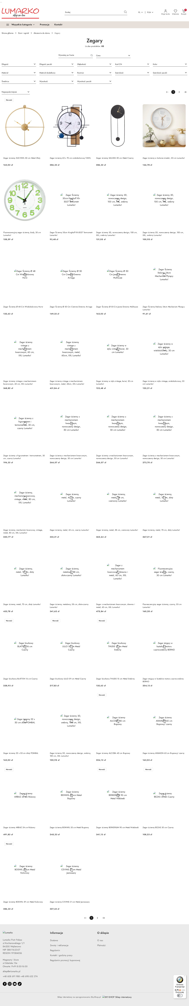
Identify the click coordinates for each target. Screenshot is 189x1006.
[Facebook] (5, 984)
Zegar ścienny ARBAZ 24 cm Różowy (19, 827)
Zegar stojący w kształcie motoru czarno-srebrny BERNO (163, 680)
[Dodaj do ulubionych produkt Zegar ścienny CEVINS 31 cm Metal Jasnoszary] (90, 844)
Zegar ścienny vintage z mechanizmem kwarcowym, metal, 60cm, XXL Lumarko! (67, 382)
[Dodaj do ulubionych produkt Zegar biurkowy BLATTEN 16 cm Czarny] (43, 621)
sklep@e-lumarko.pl (11, 971)
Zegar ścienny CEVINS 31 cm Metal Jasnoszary (70, 901)
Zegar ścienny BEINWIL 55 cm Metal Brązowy (69, 827)
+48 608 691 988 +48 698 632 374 (20, 976)
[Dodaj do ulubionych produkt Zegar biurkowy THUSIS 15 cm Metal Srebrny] (136, 621)
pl (139, 12)
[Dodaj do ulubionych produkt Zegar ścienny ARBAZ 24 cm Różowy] (43, 770)
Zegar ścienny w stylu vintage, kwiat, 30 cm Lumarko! (114, 382)
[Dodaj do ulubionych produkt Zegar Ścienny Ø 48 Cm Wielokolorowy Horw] (43, 249)
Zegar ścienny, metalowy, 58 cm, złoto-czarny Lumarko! (69, 605)
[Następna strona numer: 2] (185, 92)
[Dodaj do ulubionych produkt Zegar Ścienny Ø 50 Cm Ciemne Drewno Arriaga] (90, 249)
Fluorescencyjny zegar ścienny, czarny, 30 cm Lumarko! (162, 605)
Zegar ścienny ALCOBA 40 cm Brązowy (113, 753)
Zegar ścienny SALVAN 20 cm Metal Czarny (115, 158)
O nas (100, 940)
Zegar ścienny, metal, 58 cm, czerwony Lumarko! (117, 530)
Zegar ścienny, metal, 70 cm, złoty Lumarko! (161, 530)
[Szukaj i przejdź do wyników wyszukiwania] (125, 12)
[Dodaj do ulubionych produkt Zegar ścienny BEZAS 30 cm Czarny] (182, 770)
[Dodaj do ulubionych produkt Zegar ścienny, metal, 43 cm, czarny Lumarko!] (90, 472)
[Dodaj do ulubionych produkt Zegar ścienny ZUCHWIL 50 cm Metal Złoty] (43, 100)
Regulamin (55, 950)
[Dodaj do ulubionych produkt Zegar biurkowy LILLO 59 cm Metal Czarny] (90, 621)
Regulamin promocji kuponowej (65, 960)
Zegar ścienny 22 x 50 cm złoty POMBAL (20, 753)
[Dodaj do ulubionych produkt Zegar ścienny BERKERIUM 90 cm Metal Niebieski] (136, 770)
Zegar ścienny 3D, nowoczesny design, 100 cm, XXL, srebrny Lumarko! (116, 234)
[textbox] (110, 55)
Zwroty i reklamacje (59, 945)
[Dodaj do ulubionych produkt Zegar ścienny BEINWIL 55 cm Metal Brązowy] (90, 770)
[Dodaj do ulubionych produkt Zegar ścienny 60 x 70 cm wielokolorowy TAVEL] (90, 100)
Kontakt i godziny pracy (61, 955)
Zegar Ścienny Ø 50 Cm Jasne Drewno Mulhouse (117, 306)
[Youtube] (15, 984)
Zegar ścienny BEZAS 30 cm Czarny (158, 827)
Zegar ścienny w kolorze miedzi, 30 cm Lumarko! (164, 158)
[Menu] (184, 976)
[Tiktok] (20, 984)
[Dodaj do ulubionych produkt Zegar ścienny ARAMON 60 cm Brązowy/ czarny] (182, 695)
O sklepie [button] (103, 933)
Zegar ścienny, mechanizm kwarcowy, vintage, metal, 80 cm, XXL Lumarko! (23, 531)
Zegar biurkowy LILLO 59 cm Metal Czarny (68, 678)
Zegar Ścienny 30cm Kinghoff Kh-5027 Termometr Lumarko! (71, 234)
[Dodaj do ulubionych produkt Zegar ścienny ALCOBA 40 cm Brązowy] (136, 695)
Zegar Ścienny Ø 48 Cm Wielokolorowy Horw (23, 306)
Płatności (101, 945)
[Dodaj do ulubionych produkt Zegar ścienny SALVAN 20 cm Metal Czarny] (136, 100)
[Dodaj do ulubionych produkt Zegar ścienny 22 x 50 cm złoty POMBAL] (43, 695)
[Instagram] (10, 984)
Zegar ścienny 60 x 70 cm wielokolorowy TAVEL (70, 158)
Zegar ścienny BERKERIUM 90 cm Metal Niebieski (117, 827)
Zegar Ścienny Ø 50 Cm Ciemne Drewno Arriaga (71, 306)
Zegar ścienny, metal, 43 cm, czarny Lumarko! (69, 530)
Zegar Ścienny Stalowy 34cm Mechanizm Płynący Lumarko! (164, 308)
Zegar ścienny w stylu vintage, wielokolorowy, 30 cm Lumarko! (163, 382)
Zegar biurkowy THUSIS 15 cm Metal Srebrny (115, 678)
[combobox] (113, 55)
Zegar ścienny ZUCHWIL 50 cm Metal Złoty (21, 158)
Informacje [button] (56, 933)
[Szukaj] (91, 55)
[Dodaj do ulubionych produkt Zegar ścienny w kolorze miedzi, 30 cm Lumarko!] (182, 100)
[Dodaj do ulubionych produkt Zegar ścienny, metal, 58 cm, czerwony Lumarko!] (136, 472)
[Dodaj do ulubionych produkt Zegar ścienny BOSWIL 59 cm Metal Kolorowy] (43, 844)
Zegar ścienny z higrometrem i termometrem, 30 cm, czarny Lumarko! (24, 457)
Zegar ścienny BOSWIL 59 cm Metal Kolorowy (23, 901)
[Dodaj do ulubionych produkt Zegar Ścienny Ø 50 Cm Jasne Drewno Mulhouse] (136, 249)
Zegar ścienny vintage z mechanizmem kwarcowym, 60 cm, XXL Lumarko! (19, 382)
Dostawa (54, 940)
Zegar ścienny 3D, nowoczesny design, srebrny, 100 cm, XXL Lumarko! (70, 754)
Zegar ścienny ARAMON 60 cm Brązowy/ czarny (163, 753)
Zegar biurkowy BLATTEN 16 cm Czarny (20, 678)
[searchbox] (19, 64)
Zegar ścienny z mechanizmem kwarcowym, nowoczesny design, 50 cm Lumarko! (68, 457)
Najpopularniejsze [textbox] (9, 91)
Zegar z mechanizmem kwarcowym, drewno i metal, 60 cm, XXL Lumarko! (115, 605)
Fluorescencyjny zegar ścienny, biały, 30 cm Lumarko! (22, 234)
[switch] (180, 995)
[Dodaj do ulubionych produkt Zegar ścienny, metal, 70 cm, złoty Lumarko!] (182, 472)
